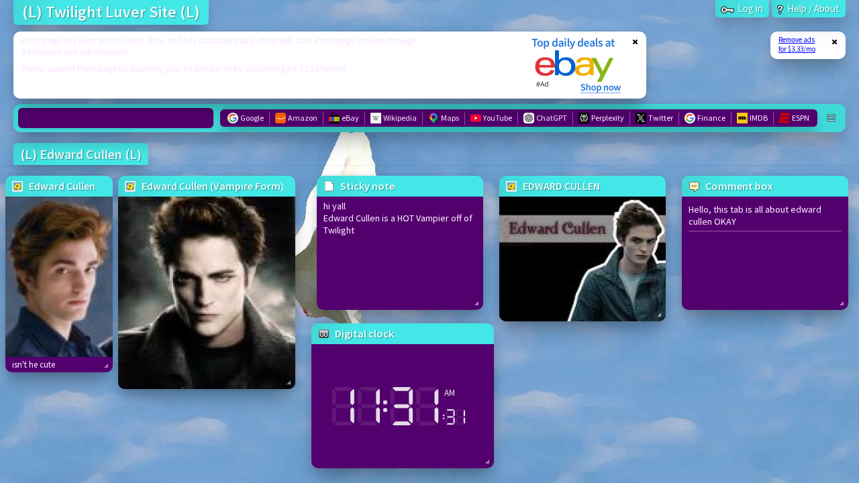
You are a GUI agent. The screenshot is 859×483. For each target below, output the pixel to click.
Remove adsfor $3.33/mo (796, 44)
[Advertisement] (263, 65)
